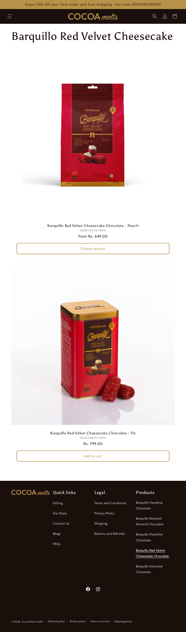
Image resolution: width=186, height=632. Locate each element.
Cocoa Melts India (32, 621)
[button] (10, 16)
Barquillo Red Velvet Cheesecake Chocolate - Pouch (93, 226)
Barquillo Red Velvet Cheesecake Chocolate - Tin (93, 433)
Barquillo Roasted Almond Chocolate (150, 521)
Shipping (101, 523)
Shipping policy (123, 621)
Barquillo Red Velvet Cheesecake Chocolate (152, 553)
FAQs (57, 544)
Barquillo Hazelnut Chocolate (149, 505)
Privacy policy (78, 621)
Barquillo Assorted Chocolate (149, 569)
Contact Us (61, 523)
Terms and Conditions (110, 503)
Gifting (58, 503)
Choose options (93, 249)
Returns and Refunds (109, 534)
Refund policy (56, 621)
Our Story (60, 513)
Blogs (57, 534)
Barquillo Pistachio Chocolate (149, 537)
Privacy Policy (104, 513)
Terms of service (100, 621)
